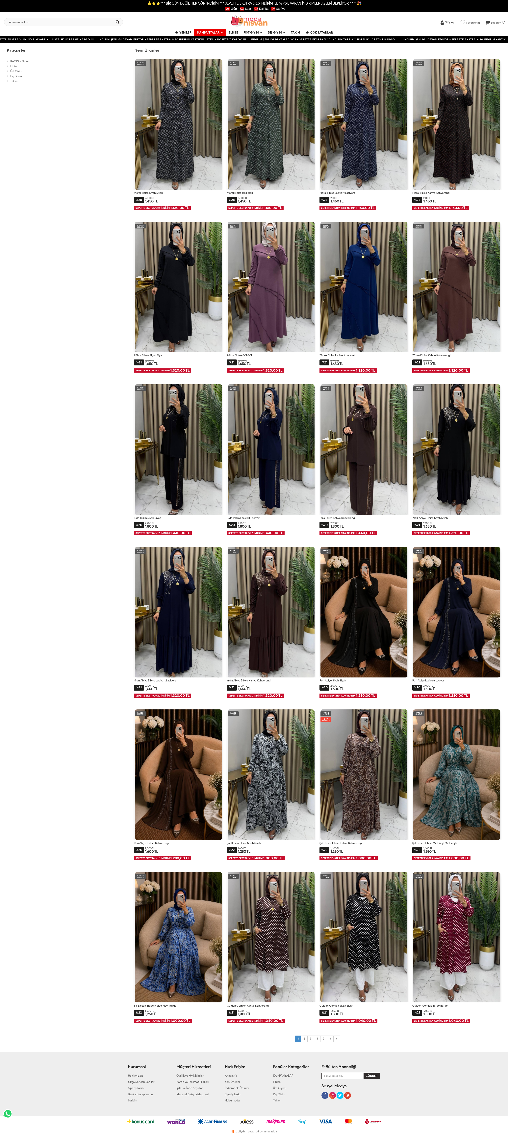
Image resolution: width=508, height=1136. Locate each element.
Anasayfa (231, 1075)
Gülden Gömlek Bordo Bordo (430, 1005)
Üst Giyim (251, 32)
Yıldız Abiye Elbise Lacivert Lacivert (155, 680)
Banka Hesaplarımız (140, 1094)
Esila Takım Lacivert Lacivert (243, 518)
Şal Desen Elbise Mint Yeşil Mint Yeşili (434, 843)
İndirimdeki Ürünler (237, 1088)
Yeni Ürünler (232, 1082)
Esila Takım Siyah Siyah (147, 518)
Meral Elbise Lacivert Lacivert (337, 193)
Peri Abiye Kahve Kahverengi (151, 843)
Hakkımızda (135, 1075)
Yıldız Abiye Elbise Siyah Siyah (430, 518)
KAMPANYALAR (208, 32)
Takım (295, 32)
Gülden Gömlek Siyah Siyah (336, 1005)
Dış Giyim (275, 32)
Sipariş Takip (233, 1094)
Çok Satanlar (321, 32)
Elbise (233, 32)
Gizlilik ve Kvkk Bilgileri (190, 1075)
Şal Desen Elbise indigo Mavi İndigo (155, 1005)
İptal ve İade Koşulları (189, 1088)
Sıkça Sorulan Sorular (141, 1082)
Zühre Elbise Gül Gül (239, 355)
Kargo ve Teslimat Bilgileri (192, 1082)
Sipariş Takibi (136, 1088)
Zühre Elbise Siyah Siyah (148, 355)
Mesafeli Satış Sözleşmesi (192, 1094)
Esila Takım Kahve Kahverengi (337, 518)
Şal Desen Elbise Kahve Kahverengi (340, 843)
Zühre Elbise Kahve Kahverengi (431, 355)
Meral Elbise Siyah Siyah (148, 193)
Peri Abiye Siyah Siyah (332, 680)
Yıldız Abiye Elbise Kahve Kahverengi (249, 680)
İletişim (132, 1100)
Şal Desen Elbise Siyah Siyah (244, 843)
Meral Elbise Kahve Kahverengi (431, 193)
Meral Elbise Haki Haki (240, 193)
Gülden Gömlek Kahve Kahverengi (248, 1005)
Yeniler (185, 32)
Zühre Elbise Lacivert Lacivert (337, 355)
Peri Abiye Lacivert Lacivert (428, 680)
